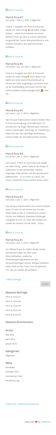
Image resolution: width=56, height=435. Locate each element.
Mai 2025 (10, 334)
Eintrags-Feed (12, 371)
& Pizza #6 (14, 63)
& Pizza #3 (14, 196)
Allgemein (35, 20)
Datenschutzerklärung (28, 404)
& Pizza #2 (14, 240)
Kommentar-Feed (14, 376)
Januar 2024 (11, 343)
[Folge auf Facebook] (28, 412)
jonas (12, 20)
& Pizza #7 (14, 17)
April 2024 (10, 339)
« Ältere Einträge (13, 279)
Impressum (11, 404)
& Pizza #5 (14, 110)
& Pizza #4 (14, 153)
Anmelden (10, 367)
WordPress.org (12, 380)
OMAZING (45, 421)
